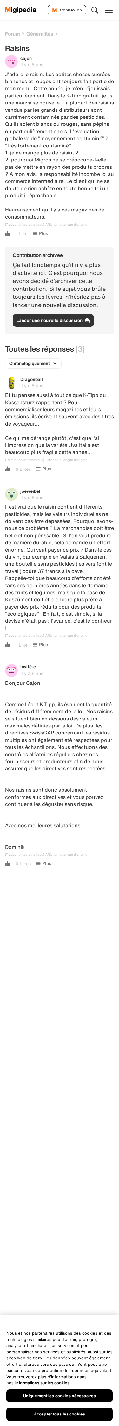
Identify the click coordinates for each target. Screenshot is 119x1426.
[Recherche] (95, 10)
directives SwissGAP (29, 732)
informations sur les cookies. (43, 1383)
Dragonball (31, 379)
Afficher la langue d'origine (66, 224)
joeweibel (30, 491)
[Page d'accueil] (20, 10)
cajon (26, 58)
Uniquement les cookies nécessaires (59, 1396)
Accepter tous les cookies (59, 1414)
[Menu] (109, 10)
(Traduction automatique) (24, 224)
